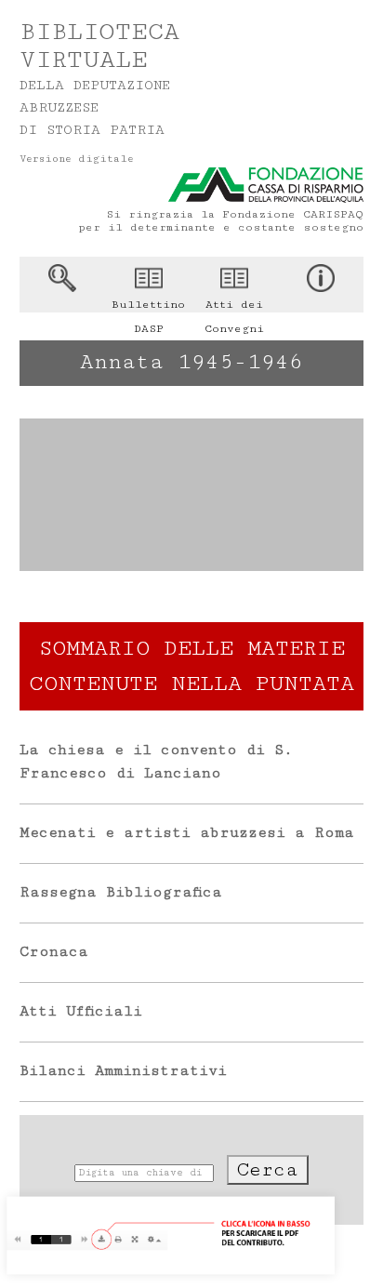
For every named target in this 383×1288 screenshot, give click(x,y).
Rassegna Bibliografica (121, 892)
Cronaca (54, 952)
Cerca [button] (267, 1169)
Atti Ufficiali (81, 1011)
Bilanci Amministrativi (123, 1071)
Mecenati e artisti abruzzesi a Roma (187, 833)
